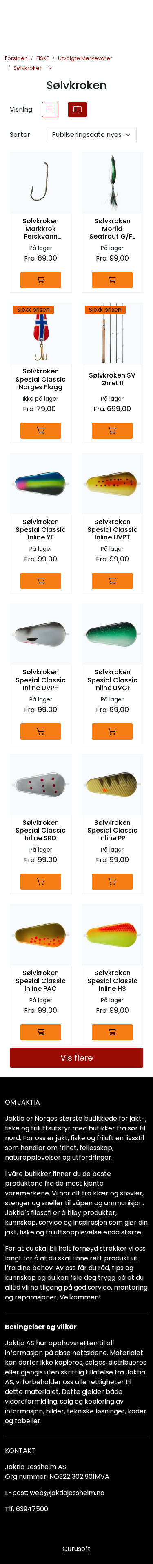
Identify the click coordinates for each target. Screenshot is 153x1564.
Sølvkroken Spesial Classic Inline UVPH (41, 680)
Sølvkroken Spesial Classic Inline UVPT (112, 529)
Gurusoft (76, 1548)
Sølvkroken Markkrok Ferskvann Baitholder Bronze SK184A (40, 229)
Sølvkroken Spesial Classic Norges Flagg (41, 379)
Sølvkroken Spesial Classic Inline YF (41, 529)
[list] (50, 109)
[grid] (77, 109)
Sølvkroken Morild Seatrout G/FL (112, 229)
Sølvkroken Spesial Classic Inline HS (112, 980)
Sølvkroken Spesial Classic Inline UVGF (112, 680)
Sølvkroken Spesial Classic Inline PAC (41, 980)
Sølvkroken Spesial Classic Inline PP (112, 830)
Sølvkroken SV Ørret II (112, 379)
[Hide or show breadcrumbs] (50, 68)
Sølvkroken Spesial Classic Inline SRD (41, 830)
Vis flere (76, 1058)
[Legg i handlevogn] (40, 280)
